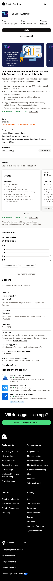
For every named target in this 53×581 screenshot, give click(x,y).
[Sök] (45, 4)
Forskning (6, 513)
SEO (29, 474)
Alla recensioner (28, 266)
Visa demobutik (26, 36)
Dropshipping (33, 451)
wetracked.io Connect (18, 386)
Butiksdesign (7, 470)
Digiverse (43, 23)
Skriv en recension (10, 266)
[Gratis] (24, 213)
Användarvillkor (8, 556)
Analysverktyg (8, 151)
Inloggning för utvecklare (12, 550)
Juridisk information (35, 526)
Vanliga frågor (8, 299)
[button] (26, 378)
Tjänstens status (34, 531)
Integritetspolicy (9, 296)
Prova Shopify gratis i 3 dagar (26, 422)
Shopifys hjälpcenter (10, 499)
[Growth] (27, 213)
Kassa (4, 133)
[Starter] (25, 213)
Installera (26, 30)
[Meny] (50, 4)
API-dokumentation (10, 503)
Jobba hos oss (33, 503)
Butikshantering (8, 481)
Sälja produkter (8, 461)
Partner (30, 517)
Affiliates (31, 522)
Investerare (32, 508)
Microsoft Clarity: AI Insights (20, 375)
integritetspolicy (20, 340)
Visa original (33, 112)
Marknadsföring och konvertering (10, 475)
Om (28, 499)
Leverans (31, 479)
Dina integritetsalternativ (12, 574)
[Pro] (28, 213)
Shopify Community (10, 508)
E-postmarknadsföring (36, 470)
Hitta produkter (8, 456)
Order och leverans (10, 465)
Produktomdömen (35, 461)
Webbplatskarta (9, 568)
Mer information (9, 365)
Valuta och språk (34, 483)
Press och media (34, 513)
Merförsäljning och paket (37, 465)
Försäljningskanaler (10, 451)
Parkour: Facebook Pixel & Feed (21, 394)
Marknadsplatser (34, 456)
